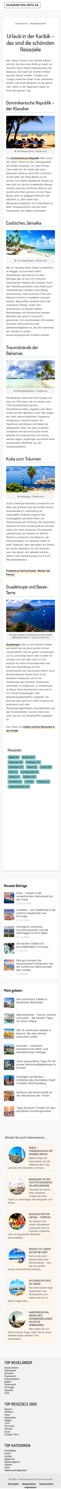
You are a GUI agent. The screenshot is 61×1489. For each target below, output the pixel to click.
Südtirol (29, 777)
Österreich (10, 1384)
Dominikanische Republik (25, 158)
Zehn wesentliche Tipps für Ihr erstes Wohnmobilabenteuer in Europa (36, 1064)
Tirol (29, 781)
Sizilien (14, 777)
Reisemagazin (12, 1461)
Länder (8, 1456)
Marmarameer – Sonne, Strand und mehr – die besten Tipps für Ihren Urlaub (36, 1018)
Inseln (7, 1453)
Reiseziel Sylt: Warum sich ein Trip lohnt (40, 1251)
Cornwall (9, 1425)
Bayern (28, 757)
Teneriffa (15, 781)
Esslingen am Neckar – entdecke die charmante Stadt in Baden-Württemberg (35, 1080)
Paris (13, 772)
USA (6, 1392)
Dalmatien (16, 767)
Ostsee (46, 767)
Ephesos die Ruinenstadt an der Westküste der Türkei (34, 1094)
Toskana (43, 781)
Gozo (7, 1431)
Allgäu (13, 757)
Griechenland (11, 1378)
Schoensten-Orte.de (22, 5)
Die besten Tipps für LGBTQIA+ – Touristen (39, 1216)
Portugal (9, 1387)
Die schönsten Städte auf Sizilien (40, 1282)
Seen (7, 1467)
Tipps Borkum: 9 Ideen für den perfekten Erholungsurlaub (35, 1109)
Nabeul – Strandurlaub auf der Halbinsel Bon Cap (40, 1150)
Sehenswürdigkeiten (15, 1470)
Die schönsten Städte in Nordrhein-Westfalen (31, 1001)
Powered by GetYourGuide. (21, 570)
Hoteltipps (10, 1450)
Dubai (31, 767)
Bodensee (15, 762)
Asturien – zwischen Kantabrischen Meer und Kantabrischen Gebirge (32, 1049)
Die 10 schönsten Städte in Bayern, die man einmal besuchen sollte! (33, 1033)
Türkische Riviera (19, 786)
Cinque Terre (11, 1434)
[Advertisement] (30, 828)
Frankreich (10, 1376)
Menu (53, 5)
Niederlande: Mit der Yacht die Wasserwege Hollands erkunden (40, 1182)
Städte (8, 1464)
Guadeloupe (13, 644)
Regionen (9, 1459)
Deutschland (11, 1367)
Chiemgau (33, 762)
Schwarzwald (29, 772)
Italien (7, 1381)
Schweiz (9, 1373)
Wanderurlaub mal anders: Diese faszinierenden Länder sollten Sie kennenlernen (40, 1318)
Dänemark (10, 1370)
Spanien (8, 1390)
